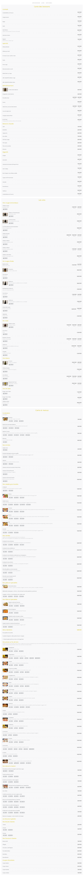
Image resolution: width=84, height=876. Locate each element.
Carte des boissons (36, 2)
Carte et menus (49, 2)
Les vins (42, 2)
